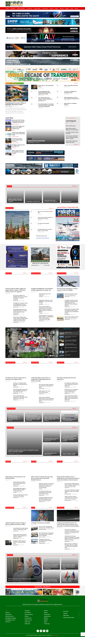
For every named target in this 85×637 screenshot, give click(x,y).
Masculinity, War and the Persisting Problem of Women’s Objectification (45, 540)
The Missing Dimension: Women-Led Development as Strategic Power (45, 99)
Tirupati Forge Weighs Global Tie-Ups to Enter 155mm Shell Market (18, 133)
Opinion (13, 154)
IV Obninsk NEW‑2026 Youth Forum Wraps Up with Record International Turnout (45, 492)
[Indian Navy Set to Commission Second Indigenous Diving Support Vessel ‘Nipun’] (60, 391)
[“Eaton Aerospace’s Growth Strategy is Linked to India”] (69, 449)
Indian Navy (14, 147)
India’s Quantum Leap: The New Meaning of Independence (71, 98)
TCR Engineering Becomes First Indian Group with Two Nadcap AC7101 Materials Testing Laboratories (20, 311)
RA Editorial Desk (68, 493)
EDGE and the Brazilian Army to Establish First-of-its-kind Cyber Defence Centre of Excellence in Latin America (68, 478)
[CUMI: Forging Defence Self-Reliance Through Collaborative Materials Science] (45, 130)
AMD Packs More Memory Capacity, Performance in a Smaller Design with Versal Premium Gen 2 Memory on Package (72, 538)
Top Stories (30, 137)
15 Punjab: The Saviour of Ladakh (40, 523)
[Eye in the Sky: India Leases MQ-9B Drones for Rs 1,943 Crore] (60, 318)
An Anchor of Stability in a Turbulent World (70, 92)
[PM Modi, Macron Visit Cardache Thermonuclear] (24, 569)
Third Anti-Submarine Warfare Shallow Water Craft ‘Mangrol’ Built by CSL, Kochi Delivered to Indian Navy (71, 397)
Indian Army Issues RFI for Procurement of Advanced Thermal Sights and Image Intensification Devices (46, 399)
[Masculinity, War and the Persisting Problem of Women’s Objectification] (34, 541)
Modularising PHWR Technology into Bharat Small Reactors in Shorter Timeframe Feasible (46, 499)
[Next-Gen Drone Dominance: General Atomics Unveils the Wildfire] (68, 281)
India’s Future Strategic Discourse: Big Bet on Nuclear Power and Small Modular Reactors (42, 478)
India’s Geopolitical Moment (71, 85)
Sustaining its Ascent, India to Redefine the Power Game (15, 103)
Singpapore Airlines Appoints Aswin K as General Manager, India (19, 542)
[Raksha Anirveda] (14, 3)
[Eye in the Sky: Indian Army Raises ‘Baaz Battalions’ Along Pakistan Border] (34, 386)
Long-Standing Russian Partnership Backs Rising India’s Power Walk (44, 93)
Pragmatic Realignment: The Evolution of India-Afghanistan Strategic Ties (42, 289)
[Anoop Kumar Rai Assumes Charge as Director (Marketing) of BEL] (8, 530)
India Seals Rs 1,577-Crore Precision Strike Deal (44, 391)
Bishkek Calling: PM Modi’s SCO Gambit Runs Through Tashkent (18, 152)
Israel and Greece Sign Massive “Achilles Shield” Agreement (17, 140)
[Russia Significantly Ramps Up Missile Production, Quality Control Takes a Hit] (8, 490)
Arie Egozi (41, 313)
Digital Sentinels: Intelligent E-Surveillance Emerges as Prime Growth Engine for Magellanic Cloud (71, 545)
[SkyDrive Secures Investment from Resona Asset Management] (69, 416)
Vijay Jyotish (67, 487)
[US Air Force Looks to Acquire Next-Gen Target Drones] (60, 295)
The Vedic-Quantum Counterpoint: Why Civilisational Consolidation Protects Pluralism (46, 534)
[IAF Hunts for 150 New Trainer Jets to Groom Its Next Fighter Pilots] (16, 370)
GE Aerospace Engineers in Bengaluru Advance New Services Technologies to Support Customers (20, 297)
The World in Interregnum (43, 223)
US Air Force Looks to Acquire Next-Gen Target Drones (71, 294)
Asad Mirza (41, 296)
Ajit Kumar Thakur (31, 142)
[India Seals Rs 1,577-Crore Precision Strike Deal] (34, 392)
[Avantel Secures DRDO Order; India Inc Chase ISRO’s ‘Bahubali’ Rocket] (8, 128)
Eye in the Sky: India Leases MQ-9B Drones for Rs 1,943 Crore (72, 317)
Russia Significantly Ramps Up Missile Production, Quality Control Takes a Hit (19, 490)
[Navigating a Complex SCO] (33, 196)
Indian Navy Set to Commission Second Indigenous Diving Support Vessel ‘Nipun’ (71, 390)
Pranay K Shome (42, 543)
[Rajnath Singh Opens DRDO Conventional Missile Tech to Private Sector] (8, 483)
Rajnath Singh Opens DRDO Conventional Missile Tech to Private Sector (19, 483)
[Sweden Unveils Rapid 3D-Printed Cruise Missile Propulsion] (8, 496)
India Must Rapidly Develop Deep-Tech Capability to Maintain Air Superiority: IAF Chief (20, 390)
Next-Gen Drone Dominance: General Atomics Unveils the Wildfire (67, 289)
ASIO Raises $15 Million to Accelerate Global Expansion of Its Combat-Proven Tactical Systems (72, 531)
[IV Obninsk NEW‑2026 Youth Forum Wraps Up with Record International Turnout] (34, 493)
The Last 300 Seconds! (70, 125)
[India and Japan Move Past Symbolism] (34, 295)
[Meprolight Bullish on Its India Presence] (51, 449)
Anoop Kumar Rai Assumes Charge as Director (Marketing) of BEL (20, 529)
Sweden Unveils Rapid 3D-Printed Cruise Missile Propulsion (20, 495)
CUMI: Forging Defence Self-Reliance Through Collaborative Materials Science (44, 140)
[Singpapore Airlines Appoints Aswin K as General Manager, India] (8, 542)
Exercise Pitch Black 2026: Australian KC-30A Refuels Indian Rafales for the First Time (20, 397)
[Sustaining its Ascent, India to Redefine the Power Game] (16, 93)
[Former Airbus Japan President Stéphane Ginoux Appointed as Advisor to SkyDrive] (8, 536)
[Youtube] (47, 631)
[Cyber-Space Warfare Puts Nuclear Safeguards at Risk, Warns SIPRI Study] (60, 491)
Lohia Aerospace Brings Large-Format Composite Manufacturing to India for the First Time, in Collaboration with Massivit (20, 318)
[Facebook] (38, 631)
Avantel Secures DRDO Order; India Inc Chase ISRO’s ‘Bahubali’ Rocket (18, 127)
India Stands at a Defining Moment (70, 104)
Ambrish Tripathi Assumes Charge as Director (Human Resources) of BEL (15, 523)
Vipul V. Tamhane (8, 106)
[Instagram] (41, 631)
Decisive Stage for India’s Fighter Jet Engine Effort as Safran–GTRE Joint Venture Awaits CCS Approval (15, 290)
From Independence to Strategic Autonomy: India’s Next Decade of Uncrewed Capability (46, 105)
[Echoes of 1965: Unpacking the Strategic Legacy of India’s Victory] (34, 528)
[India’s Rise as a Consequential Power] (34, 87)
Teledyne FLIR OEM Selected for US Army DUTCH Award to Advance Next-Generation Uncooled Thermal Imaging (68, 524)
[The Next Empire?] (69, 196)
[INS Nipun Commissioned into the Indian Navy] (8, 147)
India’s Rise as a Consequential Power (45, 86)
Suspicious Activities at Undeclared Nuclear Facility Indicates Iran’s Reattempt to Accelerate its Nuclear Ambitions (46, 485)
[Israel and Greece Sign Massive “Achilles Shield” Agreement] (8, 140)
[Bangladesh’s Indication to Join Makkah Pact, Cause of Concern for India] (34, 302)
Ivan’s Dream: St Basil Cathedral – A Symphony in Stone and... (45, 218)
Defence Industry (15, 124)
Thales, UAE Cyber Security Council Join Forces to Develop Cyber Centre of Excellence (71, 497)
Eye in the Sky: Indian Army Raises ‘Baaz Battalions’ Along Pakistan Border (46, 386)
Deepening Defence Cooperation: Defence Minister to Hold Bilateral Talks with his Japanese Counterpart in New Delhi (46, 317)
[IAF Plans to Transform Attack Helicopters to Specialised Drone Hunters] (8, 384)
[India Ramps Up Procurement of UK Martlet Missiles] (16, 469)
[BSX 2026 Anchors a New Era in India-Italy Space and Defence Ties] (51, 436)
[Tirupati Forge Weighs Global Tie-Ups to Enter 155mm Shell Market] (8, 134)
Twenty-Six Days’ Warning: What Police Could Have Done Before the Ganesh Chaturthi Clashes (72, 485)
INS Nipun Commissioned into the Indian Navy (18, 145)
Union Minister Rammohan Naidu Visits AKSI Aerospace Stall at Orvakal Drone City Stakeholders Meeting (72, 311)
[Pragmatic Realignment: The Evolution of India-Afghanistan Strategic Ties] (42, 281)
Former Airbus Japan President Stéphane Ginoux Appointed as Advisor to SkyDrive (20, 536)
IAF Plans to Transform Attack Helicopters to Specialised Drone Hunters (20, 384)
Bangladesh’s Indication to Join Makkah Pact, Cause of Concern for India (46, 301)
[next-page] (9, 158)
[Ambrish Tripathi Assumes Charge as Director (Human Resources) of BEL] (16, 515)
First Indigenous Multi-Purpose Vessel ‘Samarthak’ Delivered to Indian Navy (71, 384)
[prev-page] (6, 158)
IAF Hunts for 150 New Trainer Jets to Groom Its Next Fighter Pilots (15, 378)
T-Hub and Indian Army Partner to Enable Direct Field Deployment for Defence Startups (41, 379)
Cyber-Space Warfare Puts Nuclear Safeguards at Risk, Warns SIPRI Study (72, 491)
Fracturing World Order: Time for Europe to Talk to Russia (45, 230)
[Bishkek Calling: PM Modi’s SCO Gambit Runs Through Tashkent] (8, 152)
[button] (71, 118)
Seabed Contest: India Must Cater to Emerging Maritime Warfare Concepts (72, 137)
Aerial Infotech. (55, 635)
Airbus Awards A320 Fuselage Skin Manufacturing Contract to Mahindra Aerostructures (18, 121)
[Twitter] (44, 631)
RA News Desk (15, 300)
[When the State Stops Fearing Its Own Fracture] (51, 196)
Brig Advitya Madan (42, 529)
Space (13, 130)
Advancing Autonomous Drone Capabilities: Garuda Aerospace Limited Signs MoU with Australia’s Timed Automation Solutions (71, 303)
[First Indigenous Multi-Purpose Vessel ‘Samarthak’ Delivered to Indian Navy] (60, 384)
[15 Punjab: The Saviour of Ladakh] (42, 515)
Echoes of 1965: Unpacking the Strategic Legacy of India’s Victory (46, 527)
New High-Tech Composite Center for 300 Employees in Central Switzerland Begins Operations (20, 304)
